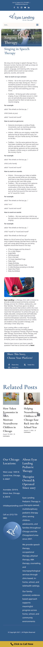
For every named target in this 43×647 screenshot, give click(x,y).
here (32, 345)
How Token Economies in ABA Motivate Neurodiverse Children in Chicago (10, 420)
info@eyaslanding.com (21, 4)
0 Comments (9, 435)
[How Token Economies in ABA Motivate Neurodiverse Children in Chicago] (11, 399)
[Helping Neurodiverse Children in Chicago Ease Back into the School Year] (32, 399)
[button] (4, 414)
